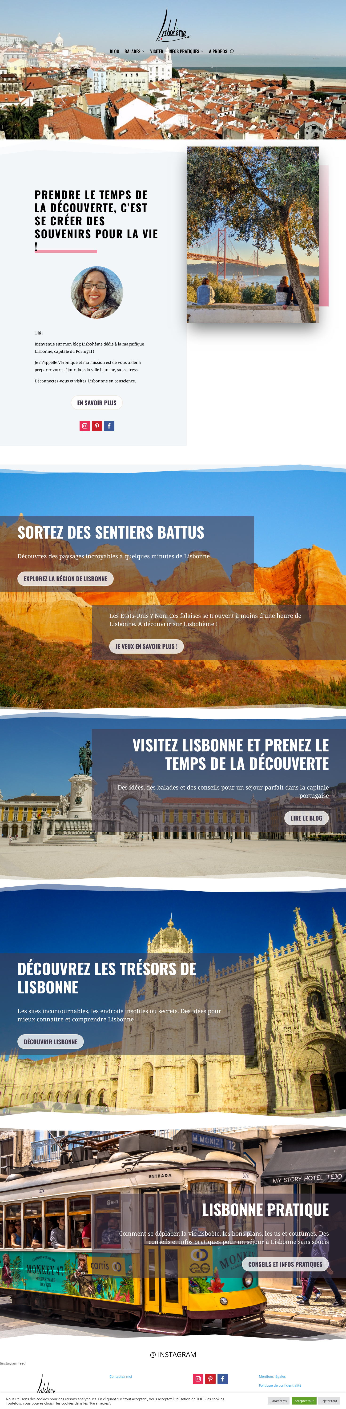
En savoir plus (97, 402)
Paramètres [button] (278, 1401)
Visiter (156, 51)
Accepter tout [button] (304, 1401)
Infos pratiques (184, 51)
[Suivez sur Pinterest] (97, 426)
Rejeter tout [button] (329, 1401)
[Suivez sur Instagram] (85, 426)
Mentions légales (272, 1376)
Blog (114, 51)
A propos (218, 51)
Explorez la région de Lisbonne (65, 578)
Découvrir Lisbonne (50, 1041)
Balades (132, 51)
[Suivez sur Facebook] (109, 426)
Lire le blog (306, 818)
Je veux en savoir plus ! (146, 646)
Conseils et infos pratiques (285, 1264)
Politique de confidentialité (280, 1385)
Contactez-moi (120, 1376)
